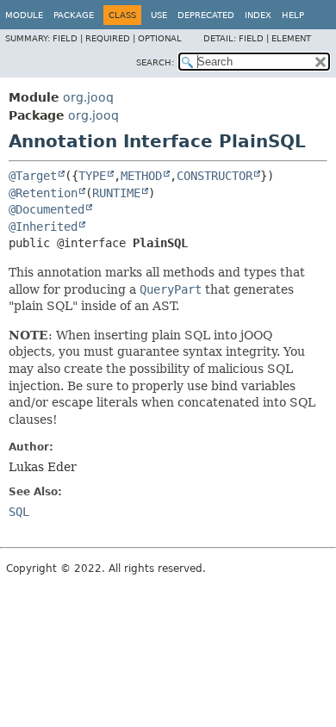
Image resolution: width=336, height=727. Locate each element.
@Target (33, 176)
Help (293, 15)
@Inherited (43, 226)
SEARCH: (155, 62)
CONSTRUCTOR (214, 176)
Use (159, 15)
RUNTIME (116, 193)
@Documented (46, 209)
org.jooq (88, 97)
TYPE (92, 176)
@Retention (43, 193)
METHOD (141, 176)
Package (73, 15)
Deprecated (205, 15)
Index (258, 15)
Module (24, 15)
